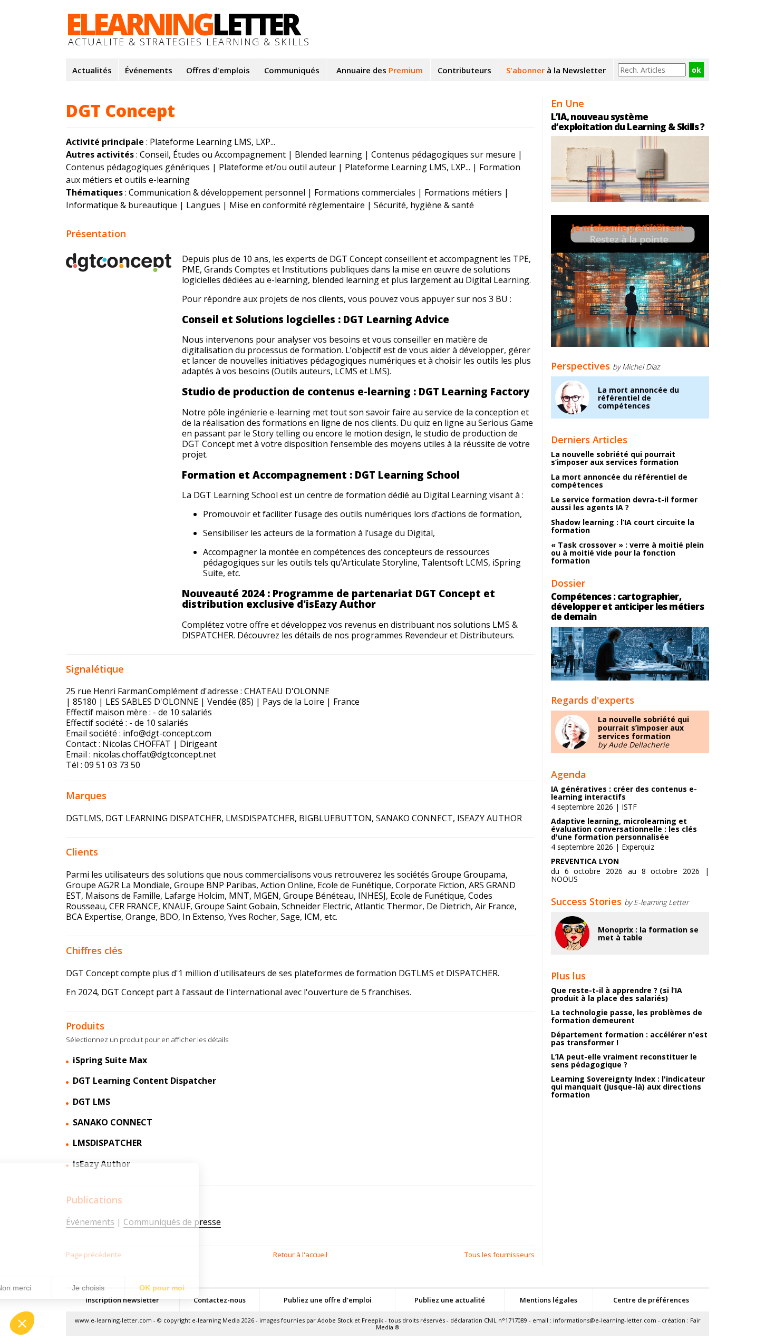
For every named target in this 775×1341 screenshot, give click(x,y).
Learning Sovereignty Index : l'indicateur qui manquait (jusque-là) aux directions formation (628, 1087)
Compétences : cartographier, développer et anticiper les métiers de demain (627, 606)
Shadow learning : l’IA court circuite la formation (622, 526)
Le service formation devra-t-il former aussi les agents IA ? (624, 503)
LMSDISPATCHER (260, 818)
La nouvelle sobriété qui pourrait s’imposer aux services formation (615, 458)
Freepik (372, 1320)
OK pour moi (195, 1288)
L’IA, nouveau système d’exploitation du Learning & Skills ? (628, 122)
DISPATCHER (472, 973)
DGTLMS (83, 818)
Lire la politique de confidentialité (68, 1254)
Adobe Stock (335, 1320)
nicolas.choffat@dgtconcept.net (154, 754)
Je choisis (121, 1288)
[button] (22, 1323)
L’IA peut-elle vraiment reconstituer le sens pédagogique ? (624, 1061)
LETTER (182, 24)
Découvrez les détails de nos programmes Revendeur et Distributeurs (375, 635)
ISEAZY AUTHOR (489, 818)
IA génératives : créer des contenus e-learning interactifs (624, 793)
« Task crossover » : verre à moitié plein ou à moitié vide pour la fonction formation (627, 553)
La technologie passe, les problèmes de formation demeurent (626, 1016)
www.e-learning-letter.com (113, 1320)
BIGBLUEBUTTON (335, 818)
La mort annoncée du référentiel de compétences (638, 398)
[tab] (300, 1060)
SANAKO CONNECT (414, 818)
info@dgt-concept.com (167, 733)
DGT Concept (120, 110)
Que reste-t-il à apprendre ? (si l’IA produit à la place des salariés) (616, 994)
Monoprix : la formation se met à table (648, 933)
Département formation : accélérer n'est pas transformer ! (629, 1038)
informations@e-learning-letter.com (604, 1320)
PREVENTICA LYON (585, 861)
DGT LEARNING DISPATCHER (163, 818)
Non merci (47, 1288)
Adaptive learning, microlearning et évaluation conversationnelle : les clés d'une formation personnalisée (624, 829)
